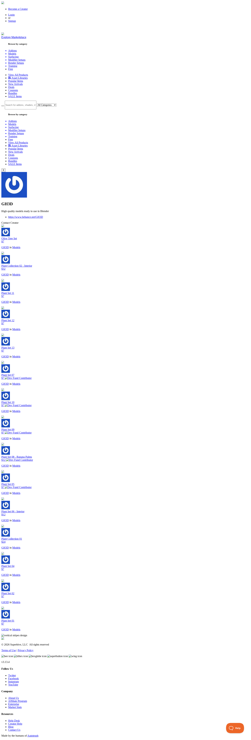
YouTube (13, 684)
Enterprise (13, 704)
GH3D (5, 247)
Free (10, 69)
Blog (10, 726)
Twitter (12, 675)
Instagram (13, 681)
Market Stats (15, 707)
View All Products (18, 74)
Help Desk (14, 720)
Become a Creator (18, 9)
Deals (11, 87)
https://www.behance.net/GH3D (25, 216)
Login (11, 14)
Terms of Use (8, 650)
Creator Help (15, 723)
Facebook (13, 678)
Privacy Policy (25, 650)
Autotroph (32, 735)
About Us (13, 697)
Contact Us (14, 729)
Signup (12, 20)
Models (16, 247)
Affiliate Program (17, 701)
